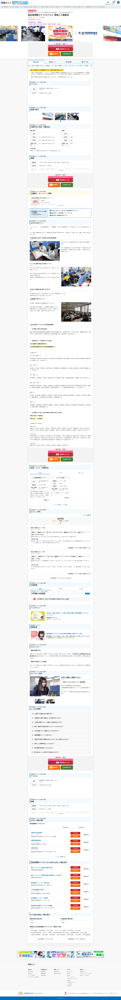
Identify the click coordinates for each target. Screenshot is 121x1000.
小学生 (40, 472)
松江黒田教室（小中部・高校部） (46, 930)
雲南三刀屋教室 (70, 934)
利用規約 (68, 980)
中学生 (60, 472)
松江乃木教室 (70, 930)
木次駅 (62, 922)
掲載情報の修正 (56, 971)
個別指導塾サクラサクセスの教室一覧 (76, 939)
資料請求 (76, 836)
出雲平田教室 (52, 934)
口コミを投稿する (87, 515)
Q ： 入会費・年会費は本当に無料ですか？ (42, 713)
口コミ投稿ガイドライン (71, 982)
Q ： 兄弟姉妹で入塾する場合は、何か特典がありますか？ (46, 718)
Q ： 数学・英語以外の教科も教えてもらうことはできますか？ (48, 726)
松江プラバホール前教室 (60, 930)
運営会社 (68, 975)
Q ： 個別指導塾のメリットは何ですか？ (42, 735)
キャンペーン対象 (33, 10)
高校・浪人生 (81, 472)
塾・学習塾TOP (5, 6)
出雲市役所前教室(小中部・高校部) (61, 932)
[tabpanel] (47, 116)
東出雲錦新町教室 (86, 934)
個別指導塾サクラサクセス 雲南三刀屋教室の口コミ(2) (79, 547)
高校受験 (60, 588)
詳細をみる (46, 500)
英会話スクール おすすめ (84, 975)
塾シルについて (69, 971)
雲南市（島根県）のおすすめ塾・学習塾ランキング (52, 6)
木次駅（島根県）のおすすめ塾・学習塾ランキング (74, 6)
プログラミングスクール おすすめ (86, 973)
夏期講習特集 (43, 973)
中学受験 (81, 588)
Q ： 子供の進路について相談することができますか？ (45, 730)
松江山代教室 (78, 930)
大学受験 (40, 588)
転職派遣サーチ (82, 971)
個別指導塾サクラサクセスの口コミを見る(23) (61, 578)
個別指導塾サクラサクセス (91, 6)
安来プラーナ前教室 (47, 932)
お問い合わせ (69, 985)
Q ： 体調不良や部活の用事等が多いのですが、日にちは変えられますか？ (50, 739)
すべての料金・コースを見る (61, 504)
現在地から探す (30, 971)
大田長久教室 (78, 934)
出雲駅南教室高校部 (74, 932)
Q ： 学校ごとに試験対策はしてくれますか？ (43, 743)
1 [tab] (60, 121)
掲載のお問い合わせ (57, 973)
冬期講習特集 (43, 975)
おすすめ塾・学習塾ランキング (16, 6)
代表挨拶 (68, 973)
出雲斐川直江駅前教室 (35, 934)
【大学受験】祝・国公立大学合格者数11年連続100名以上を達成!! (52, 599)
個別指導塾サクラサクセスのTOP (45, 939)
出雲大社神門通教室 (61, 934)
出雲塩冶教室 (45, 934)
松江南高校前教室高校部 (36, 932)
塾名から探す (30, 973)
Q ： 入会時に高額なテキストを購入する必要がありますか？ (47, 722)
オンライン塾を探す (31, 975)
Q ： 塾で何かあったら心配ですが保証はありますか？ (45, 752)
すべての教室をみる (61, 856)
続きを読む (61, 170)
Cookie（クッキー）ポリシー (72, 978)
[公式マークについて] (30, 17)
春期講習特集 (43, 971)
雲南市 (32, 922)
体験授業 (76, 833)
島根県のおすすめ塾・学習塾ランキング (32, 6)
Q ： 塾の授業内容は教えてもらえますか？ (42, 747)
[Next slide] (75, 33)
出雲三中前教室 (83, 932)
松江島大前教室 (34, 930)
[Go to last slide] (45, 33)
